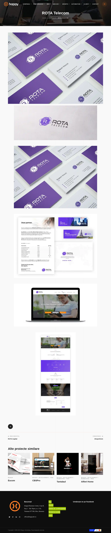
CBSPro (36, 480)
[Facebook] (13, 517)
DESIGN (10, 477)
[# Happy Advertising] (104, 4)
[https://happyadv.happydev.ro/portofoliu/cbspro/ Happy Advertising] (43, 464)
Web (51, 477)
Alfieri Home (87, 481)
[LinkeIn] (16, 517)
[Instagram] (19, 517)
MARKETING (61, 478)
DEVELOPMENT (44, 477)
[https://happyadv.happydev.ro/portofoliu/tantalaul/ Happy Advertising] (68, 464)
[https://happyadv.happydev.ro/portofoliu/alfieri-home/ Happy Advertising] (92, 464)
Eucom (11, 480)
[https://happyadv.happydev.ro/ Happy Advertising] (11, 4)
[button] (50, 501)
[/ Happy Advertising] (15, 506)
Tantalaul (61, 481)
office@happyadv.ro (30, 517)
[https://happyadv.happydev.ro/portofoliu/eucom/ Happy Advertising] (19, 464)
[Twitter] (9, 517)
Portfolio (52, 18)
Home (44, 18)
